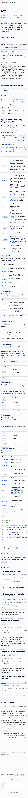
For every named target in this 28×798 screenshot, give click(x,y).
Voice (2, 8)
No (23, 774)
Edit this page (14, 779)
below (13, 171)
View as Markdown (17, 15)
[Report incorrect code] (22, 574)
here (6, 90)
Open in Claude (7, 17)
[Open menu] (25, 2)
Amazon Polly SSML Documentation (11, 152)
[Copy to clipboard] (25, 574)
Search (20, 2)
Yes (17, 774)
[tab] (3, 574)
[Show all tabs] (19, 575)
